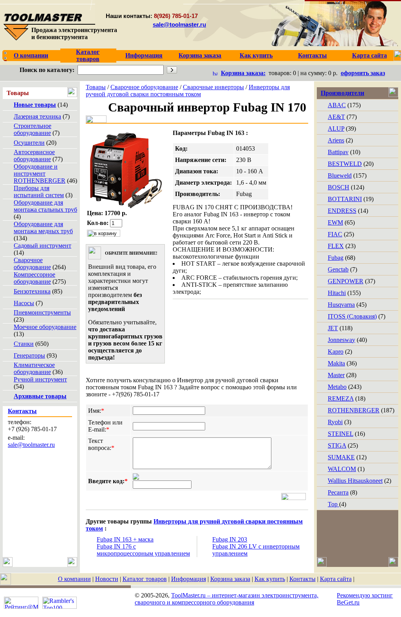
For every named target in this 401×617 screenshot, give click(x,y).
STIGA (337, 445)
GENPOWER (345, 281)
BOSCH (338, 187)
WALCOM (342, 469)
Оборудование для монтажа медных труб (43, 227)
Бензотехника (32, 291)
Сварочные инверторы (213, 87)
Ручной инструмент (40, 379)
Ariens (336, 140)
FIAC (335, 234)
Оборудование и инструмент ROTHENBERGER (39, 173)
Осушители (29, 142)
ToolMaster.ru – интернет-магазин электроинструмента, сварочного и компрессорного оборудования (226, 599)
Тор (333, 504)
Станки (24, 343)
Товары (96, 87)
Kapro (335, 351)
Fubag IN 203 (229, 539)
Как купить (270, 579)
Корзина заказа (230, 579)
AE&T (336, 116)
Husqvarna (341, 304)
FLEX (336, 246)
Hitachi (337, 293)
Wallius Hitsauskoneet (355, 480)
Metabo (337, 386)
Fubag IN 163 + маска (125, 539)
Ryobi (335, 422)
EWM (335, 222)
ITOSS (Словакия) (352, 316)
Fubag (335, 257)
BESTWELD (345, 163)
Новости (106, 579)
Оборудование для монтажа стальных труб (45, 206)
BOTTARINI (345, 199)
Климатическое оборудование (34, 368)
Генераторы (29, 355)
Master (336, 375)
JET (333, 328)
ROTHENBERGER (353, 410)
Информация (188, 579)
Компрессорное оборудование (34, 278)
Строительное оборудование (32, 129)
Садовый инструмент (42, 245)
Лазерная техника (37, 116)
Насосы (24, 303)
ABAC (337, 105)
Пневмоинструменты (42, 312)
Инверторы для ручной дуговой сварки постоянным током (188, 90)
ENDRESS (342, 210)
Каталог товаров (145, 579)
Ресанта (338, 492)
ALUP (336, 128)
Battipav (338, 152)
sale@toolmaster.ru (179, 24)
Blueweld (340, 175)
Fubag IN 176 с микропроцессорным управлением (143, 550)
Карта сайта (336, 579)
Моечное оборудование (45, 327)
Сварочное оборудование (32, 263)
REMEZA (341, 398)
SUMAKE (341, 457)
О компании (74, 579)
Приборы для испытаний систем (39, 191)
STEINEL (340, 433)
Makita (336, 363)
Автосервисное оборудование (34, 155)
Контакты (302, 579)
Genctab (338, 269)
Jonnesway (341, 339)
